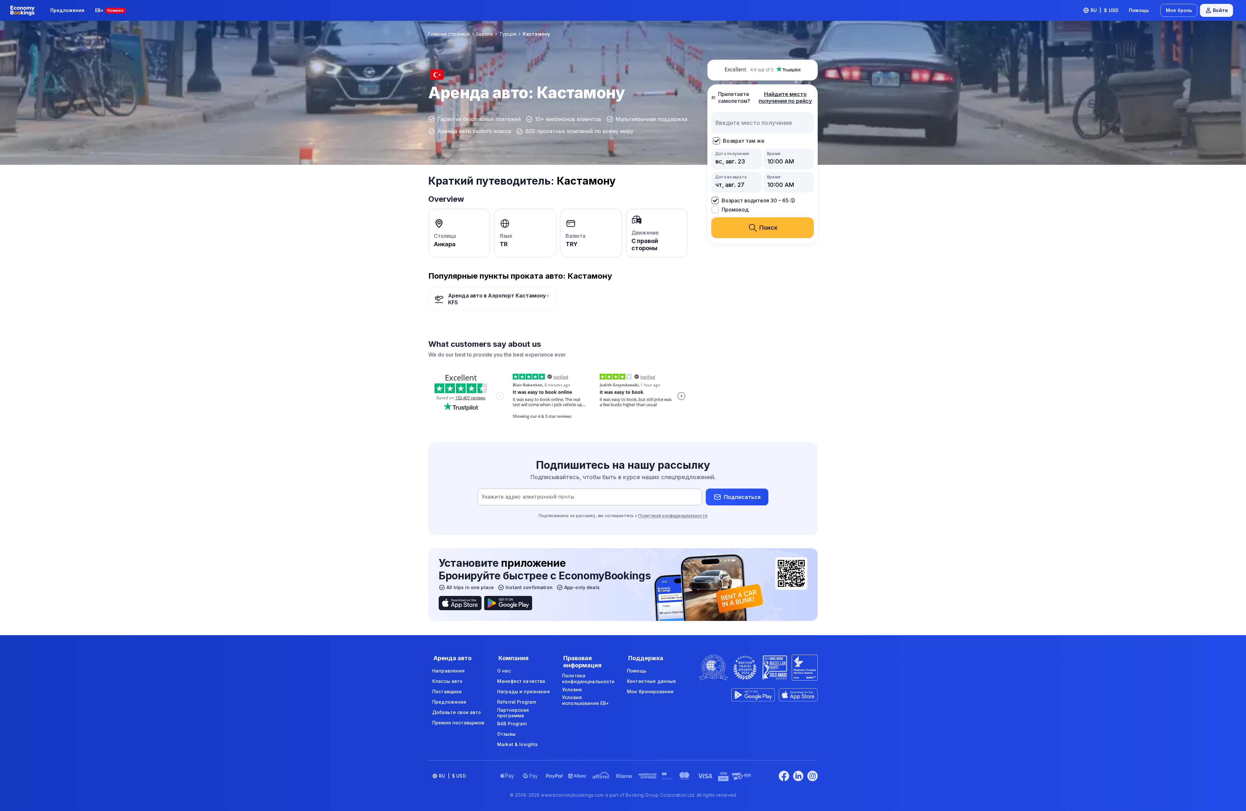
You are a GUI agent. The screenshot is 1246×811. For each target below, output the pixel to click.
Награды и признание (523, 691)
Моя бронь (1179, 10)
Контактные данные (651, 681)
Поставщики (447, 691)
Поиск (768, 227)
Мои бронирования (650, 691)
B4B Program (512, 723)
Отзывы (506, 734)
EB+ (109, 10)
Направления (448, 670)
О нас (504, 670)
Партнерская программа (513, 713)
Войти (1220, 10)
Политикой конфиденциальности (672, 515)
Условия (572, 689)
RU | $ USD (1105, 10)
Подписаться (742, 497)
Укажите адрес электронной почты (528, 497)
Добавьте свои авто (456, 712)
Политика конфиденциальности (588, 678)
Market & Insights (517, 744)
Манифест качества (521, 681)
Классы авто (447, 681)
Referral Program (516, 702)
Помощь (1139, 10)
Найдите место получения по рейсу (785, 97)
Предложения (67, 10)
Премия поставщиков (458, 722)
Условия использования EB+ (585, 700)
